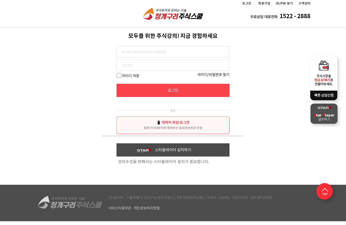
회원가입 (264, 3)
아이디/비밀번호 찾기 (213, 74)
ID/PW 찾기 (284, 3)
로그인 (246, 3)
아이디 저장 (130, 76)
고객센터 (304, 3)
